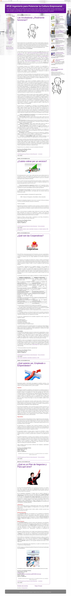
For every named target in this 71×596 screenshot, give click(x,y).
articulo (21, 357)
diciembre (9, 37)
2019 (8, 26)
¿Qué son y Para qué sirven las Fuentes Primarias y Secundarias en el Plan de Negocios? (60, 32)
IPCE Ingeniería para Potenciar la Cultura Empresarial (34, 6)
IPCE (38, 357)
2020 (8, 25)
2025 (8, 21)
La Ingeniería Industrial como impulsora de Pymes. (59, 53)
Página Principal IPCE (9, 47)
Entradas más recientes (22, 585)
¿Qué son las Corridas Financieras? (59, 17)
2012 (8, 36)
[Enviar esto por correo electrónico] (17, 155)
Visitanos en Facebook (10, 48)
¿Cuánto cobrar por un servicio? (32, 161)
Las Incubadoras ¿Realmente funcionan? (10, 39)
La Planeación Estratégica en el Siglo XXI (59, 46)
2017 (8, 29)
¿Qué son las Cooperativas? (30, 236)
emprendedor (29, 357)
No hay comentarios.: (41, 226)
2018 (8, 28)
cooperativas (25, 357)
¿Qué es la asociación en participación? (59, 60)
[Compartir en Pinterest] (21, 155)
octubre (9, 43)
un (22, 230)
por (17, 230)
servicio (20, 230)
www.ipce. (19, 573)
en (36, 357)
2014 (8, 33)
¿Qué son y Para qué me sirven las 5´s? (59, 24)
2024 (8, 22)
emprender (34, 357)
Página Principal (38, 585)
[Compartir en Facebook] (20, 155)
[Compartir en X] (19, 155)
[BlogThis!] (18, 155)
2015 (8, 32)
